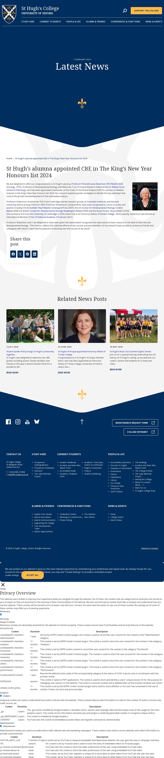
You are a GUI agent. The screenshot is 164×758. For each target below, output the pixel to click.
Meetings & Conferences (70, 517)
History (114, 474)
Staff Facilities (117, 491)
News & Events (154, 21)
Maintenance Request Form (132, 422)
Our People (115, 483)
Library (113, 480)
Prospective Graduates (44, 468)
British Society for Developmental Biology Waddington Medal (52, 210)
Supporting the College (44, 523)
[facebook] (8, 423)
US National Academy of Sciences (50, 217)
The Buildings (141, 462)
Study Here (28, 21)
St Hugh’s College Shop (145, 491)
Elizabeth (86, 183)
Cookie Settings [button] (12, 575)
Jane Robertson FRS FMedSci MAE (106, 183)
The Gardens (89, 514)
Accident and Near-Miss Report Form (70, 466)
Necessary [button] (5, 611)
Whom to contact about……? (142, 483)
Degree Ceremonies (93, 468)
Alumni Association (42, 517)
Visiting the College (143, 479)
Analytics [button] (4, 692)
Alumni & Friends (95, 21)
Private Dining (66, 520)
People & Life (73, 21)
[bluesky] (36, 423)
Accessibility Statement (121, 462)
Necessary (4, 619)
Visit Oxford (89, 517)
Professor (76, 183)
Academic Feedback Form (68, 475)
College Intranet (137, 432)
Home (9, 158)
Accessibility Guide (68, 471)
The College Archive (143, 471)
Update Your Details (43, 514)
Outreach (38, 471)
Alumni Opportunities (43, 531)
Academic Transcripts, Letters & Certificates (94, 463)
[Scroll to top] (82, 422)
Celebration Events (68, 514)
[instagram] (17, 423)
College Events (117, 517)
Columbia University (96, 201)
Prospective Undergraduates (41, 463)
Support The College (146, 10)
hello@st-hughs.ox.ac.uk (18, 474)
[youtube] (27, 423)
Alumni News (116, 520)
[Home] (9, 22)
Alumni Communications (44, 520)
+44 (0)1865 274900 (16, 472)
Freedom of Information (121, 468)
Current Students (50, 21)
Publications (116, 477)
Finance (87, 471)
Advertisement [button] (7, 723)
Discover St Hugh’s (119, 465)
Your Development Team (42, 527)
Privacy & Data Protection (117, 487)
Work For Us (140, 488)
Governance (116, 471)
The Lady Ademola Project (42, 475)
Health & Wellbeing (92, 474)
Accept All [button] (33, 575)
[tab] (125, 11)
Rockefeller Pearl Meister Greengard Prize (47, 207)
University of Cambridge (46, 214)
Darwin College (107, 214)
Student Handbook (68, 462)
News (113, 514)
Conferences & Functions (125, 21)
